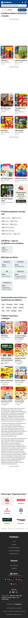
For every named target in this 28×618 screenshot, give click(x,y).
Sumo (20, 311)
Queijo (15, 307)
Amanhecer (4, 460)
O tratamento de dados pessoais (14, 614)
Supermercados (20, 459)
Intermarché (4, 462)
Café (3, 304)
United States (5, 599)
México (14, 597)
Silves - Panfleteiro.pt (11, 413)
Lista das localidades (14, 550)
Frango (22, 304)
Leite (7, 311)
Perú (18, 597)
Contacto (14, 544)
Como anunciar (14, 565)
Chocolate (9, 304)
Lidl (6, 218)
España (9, 597)
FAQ (14, 541)
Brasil (17, 595)
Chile (20, 595)
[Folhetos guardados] (19, 2)
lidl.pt (2, 443)
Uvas (3, 311)
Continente (9, 460)
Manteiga (13, 311)
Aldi (14, 460)
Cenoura (21, 307)
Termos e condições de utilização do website (14, 611)
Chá (3, 307)
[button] (22, 2)
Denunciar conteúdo (14, 547)
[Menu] (25, 2)
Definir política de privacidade (14, 608)
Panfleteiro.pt (18, 604)
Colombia (4, 597)
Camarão (8, 307)
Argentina (12, 595)
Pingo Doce (18, 460)
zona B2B (14, 568)
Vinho (16, 304)
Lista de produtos (14, 553)
